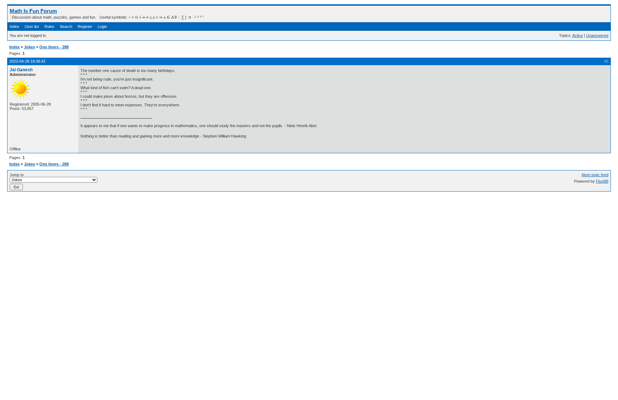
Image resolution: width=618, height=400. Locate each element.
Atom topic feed (595, 175)
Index (14, 26)
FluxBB (602, 181)
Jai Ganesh (21, 69)
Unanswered (597, 35)
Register (85, 26)
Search (66, 26)
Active (577, 35)
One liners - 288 (54, 47)
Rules (49, 26)
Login (102, 26)
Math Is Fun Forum (33, 11)
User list (32, 26)
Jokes (29, 47)
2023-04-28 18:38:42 (27, 61)
